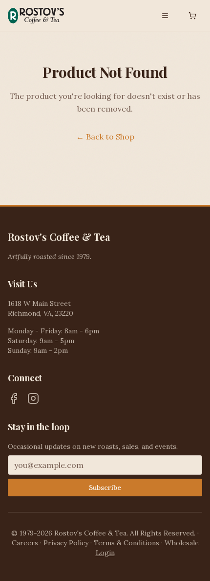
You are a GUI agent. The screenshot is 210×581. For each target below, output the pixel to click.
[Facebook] (14, 398)
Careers (25, 542)
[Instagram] (33, 398)
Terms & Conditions (126, 542)
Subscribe (105, 487)
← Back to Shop (105, 136)
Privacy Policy (65, 542)
